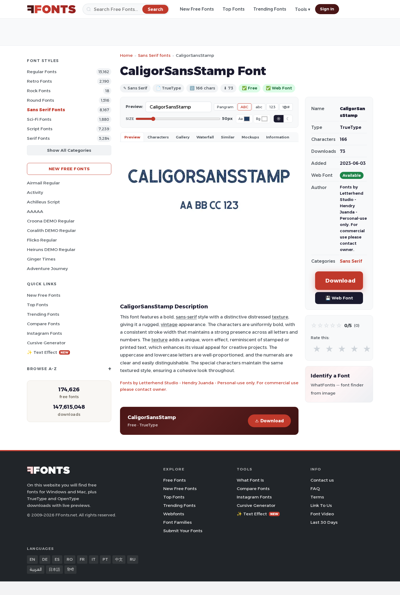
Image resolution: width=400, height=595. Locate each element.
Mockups (250, 137)
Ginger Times (41, 259)
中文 (119, 559)
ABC (244, 107)
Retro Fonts (39, 81)
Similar (228, 137)
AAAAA (35, 211)
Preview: (134, 106)
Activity (35, 192)
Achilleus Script (43, 201)
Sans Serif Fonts (46, 109)
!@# (286, 107)
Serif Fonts (38, 138)
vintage (169, 324)
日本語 (54, 569)
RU (133, 559)
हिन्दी (70, 569)
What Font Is (250, 480)
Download (272, 420)
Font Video (322, 513)
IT (94, 559)
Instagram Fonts (44, 333)
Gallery (182, 137)
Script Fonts (40, 128)
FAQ (315, 488)
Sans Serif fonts (154, 55)
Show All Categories (69, 150)
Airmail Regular (43, 182)
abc (259, 107)
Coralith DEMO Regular (51, 230)
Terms (317, 497)
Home (126, 55)
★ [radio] (317, 349)
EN (32, 559)
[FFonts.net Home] (51, 9)
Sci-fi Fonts (39, 119)
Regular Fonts (42, 71)
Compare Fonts (43, 323)
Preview (132, 137)
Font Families (177, 522)
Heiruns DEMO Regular (51, 249)
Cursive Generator (46, 342)
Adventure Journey (47, 268)
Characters (158, 137)
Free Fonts (174, 480)
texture (280, 317)
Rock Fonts (39, 90)
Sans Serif (351, 261)
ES (57, 559)
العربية (36, 569)
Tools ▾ (302, 9)
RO (70, 559)
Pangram (225, 107)
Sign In (327, 9)
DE (45, 559)
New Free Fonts (197, 9)
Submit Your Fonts (182, 530)
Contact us (322, 480)
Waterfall (205, 137)
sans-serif (186, 317)
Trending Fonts (269, 9)
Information (277, 137)
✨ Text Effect (48, 352)
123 (272, 107)
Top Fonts (234, 9)
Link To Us (321, 505)
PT (105, 559)
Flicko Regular (42, 240)
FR (82, 559)
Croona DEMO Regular (51, 221)
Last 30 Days (324, 522)
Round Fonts (40, 100)
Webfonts (173, 513)
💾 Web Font (339, 297)
